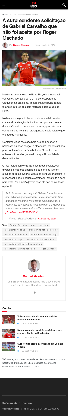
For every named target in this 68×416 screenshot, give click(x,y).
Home (5, 14)
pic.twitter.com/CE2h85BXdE (22, 212)
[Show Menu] (3, 4)
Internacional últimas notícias (41, 239)
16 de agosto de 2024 (45, 44)
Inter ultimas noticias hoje (44, 234)
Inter (33, 225)
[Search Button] (64, 4)
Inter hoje (44, 225)
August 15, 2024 (47, 218)
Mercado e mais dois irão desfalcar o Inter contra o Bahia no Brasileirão (40, 331)
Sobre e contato (9, 402)
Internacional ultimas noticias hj (20, 248)
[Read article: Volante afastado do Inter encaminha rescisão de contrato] (8, 319)
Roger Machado (48, 248)
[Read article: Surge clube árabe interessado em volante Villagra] (8, 346)
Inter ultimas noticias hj (16, 234)
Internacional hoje (13, 239)
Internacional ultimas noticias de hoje (23, 244)
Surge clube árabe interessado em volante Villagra (40, 345)
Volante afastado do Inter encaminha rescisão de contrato (37, 318)
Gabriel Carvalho (18, 225)
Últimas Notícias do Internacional (24, 14)
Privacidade (27, 402)
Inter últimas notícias (14, 229)
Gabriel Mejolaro (21, 44)
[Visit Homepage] (34, 5)
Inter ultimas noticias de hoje (43, 229)
